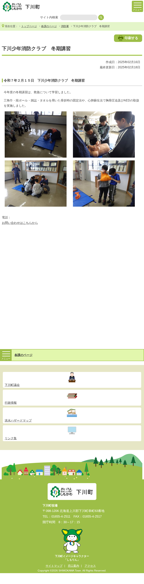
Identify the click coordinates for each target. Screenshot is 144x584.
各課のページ (49, 26)
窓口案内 (73, 565)
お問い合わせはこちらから (20, 222)
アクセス (90, 565)
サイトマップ (54, 565)
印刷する (131, 38)
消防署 (65, 26)
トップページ (29, 26)
